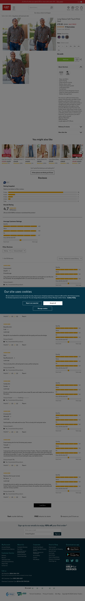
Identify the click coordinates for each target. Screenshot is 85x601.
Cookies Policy (71, 298)
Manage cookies (42, 308)
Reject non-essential (32, 303)
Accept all (53, 303)
